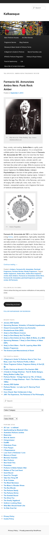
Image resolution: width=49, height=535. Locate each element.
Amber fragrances (10, 273)
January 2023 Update (11, 323)
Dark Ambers (13, 276)
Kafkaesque (12, 14)
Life (22, 61)
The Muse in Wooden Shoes (14, 485)
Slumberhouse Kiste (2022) (13, 330)
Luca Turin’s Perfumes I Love (14, 452)
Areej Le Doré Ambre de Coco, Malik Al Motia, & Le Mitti (24, 338)
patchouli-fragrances (28, 278)
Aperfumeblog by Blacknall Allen (16, 430)
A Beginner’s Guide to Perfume (14, 52)
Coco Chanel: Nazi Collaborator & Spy (18, 392)
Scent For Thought (10, 475)
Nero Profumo (9, 460)
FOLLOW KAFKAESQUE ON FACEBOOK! (17, 311)
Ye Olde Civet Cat (10, 508)
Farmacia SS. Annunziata (24, 269)
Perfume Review (17, 271)
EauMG (6, 442)
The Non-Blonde (10, 488)
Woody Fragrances (30, 271)
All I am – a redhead (11, 427)
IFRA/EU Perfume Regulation (13, 57)
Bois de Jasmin (9, 437)
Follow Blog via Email (13, 304)
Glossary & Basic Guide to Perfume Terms (17, 47)
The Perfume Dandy (11, 490)
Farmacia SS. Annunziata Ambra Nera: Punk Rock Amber (19, 85)
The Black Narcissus (11, 483)
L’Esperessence (9, 450)
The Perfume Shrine (11, 493)
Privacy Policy (9, 516)
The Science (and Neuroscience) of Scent (19, 350)
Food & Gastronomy (10, 61)
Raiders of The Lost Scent (13, 470)
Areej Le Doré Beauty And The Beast (17, 335)
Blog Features (24, 42)
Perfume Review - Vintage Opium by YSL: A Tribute (23, 377)
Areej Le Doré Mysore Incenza (15, 333)
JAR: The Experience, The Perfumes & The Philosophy (24, 394)
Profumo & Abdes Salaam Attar (15, 468)
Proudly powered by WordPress (30, 530)
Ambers (13, 269)
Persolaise (7, 465)
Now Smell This (9, 462)
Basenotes (7, 435)
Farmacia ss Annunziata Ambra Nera (31, 276)
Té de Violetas (9, 480)
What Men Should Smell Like (14, 505)
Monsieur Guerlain (10, 457)
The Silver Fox (9, 498)
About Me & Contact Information (14, 66)
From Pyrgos (8, 447)
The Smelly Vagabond (12, 500)
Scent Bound (8, 473)
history (10, 237)
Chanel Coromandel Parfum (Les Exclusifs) (19, 328)
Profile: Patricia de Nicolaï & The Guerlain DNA (21, 369)
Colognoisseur (9, 440)
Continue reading (10, 264)
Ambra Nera (21, 273)
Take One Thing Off (11, 478)
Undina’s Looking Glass (12, 503)
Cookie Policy (9, 519)
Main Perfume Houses (11, 37)
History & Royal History (34, 57)
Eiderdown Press (10, 445)
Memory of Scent (10, 455)
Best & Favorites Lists (35, 52)
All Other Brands (27, 37)
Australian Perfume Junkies (14, 432)
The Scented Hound (11, 495)
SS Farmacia (13, 280)
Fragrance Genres (10, 42)
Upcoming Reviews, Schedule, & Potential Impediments (24, 325)
